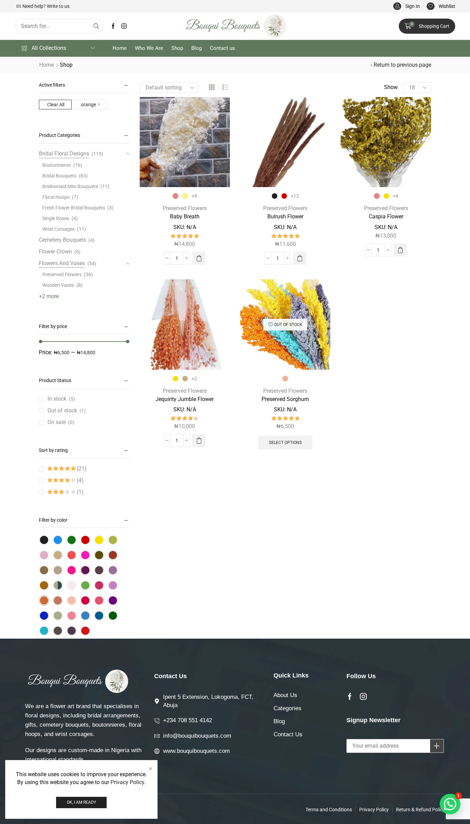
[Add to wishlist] (218, 111)
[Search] (96, 26)
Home (46, 65)
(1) (79, 492)
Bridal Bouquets (59, 175)
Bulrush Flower (285, 216)
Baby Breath (185, 216)
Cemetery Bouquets (62, 240)
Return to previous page (402, 65)
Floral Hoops (56, 197)
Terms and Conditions (329, 809)
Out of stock (66, 410)
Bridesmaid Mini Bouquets (70, 186)
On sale (60, 422)
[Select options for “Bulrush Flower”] (299, 258)
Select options (285, 442)
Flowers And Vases (62, 263)
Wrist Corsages (58, 229)
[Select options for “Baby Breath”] (198, 258)
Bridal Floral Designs (64, 153)
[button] (406, 6)
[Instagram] (124, 26)
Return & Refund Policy (420, 809)
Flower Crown (55, 251)
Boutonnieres (56, 165)
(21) (81, 468)
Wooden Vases (58, 285)
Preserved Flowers (185, 208)
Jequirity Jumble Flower (185, 399)
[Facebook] (113, 26)
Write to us (58, 6)
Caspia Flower (386, 216)
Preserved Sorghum (285, 399)
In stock (61, 398)
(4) (79, 480)
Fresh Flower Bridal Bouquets (73, 207)
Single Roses (55, 218)
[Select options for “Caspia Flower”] (400, 250)
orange (88, 104)
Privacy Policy (127, 782)
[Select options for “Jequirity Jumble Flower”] (198, 440)
